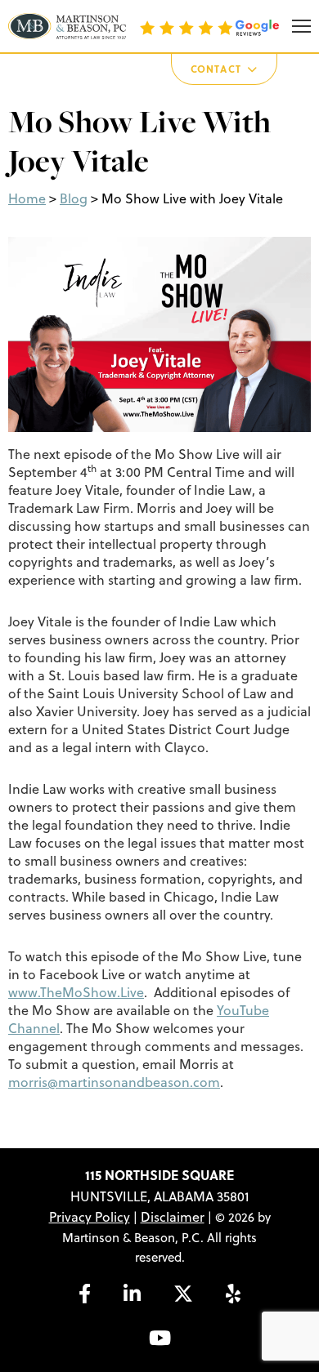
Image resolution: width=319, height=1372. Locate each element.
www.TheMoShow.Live (76, 992)
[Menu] (301, 26)
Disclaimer (172, 1217)
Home (27, 198)
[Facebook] (85, 1293)
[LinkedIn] (132, 1293)
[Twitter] (183, 1293)
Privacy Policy (89, 1217)
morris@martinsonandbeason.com (114, 1082)
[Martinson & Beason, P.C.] (67, 26)
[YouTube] (160, 1338)
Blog (74, 198)
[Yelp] (233, 1293)
